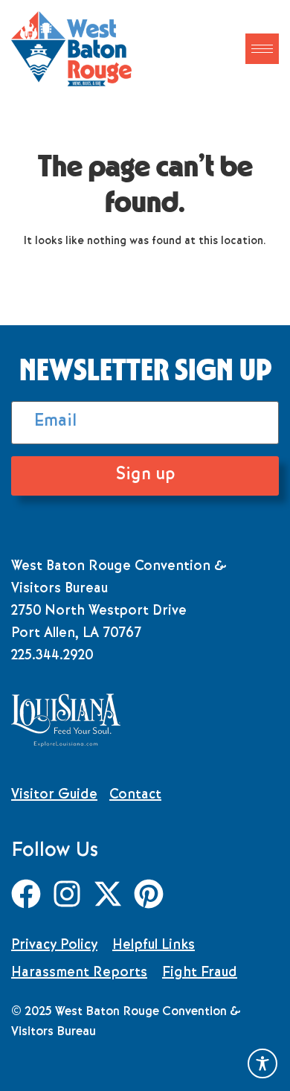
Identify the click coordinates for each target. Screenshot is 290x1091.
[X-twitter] (108, 894)
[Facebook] (26, 894)
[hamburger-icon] (262, 48)
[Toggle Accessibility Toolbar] (262, 1063)
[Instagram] (67, 894)
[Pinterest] (149, 894)
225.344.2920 (52, 656)
